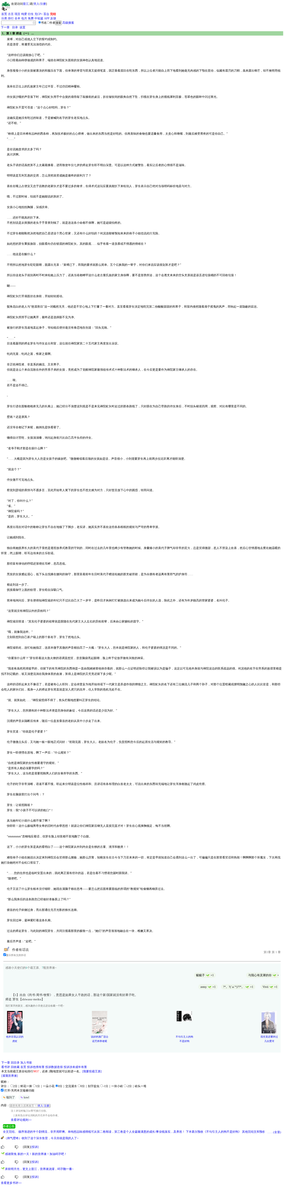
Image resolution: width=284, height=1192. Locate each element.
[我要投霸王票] (92, 1071)
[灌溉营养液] (9, 1075)
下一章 (5, 27)
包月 (24, 18)
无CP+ (39, 14)
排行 (11, 18)
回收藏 (15, 1067)
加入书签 (26, 1062)
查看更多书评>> (11, 1183)
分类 (4, 18)
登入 (36, 3)
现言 (17, 14)
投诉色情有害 (35, 1067)
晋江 (26, 3)
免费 (31, 18)
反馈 (53, 18)
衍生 (31, 14)
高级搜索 (68, 22)
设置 (22, 27)
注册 (43, 3)
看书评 (5, 1067)
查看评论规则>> (21, 1119)
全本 (17, 18)
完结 (53, 14)
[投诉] (35, 1147)
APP (46, 18)
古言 (11, 14)
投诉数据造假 (54, 1067)
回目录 (15, 1062)
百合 (46, 14)
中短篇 (39, 18)
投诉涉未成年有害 (75, 1067)
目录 (15, 27)
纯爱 (24, 14)
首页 (4, 14)
